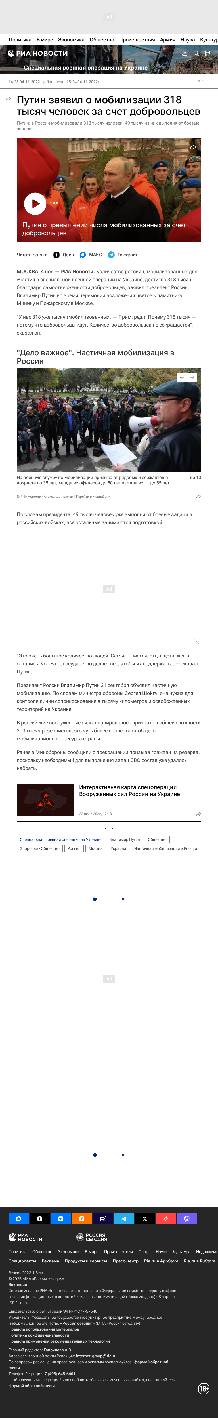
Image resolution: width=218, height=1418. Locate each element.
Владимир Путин (80, 685)
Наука (161, 1251)
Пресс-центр (126, 1261)
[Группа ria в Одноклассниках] (82, 1218)
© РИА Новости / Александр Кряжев (45, 497)
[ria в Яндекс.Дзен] (40, 1218)
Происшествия (118, 1251)
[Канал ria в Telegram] (124, 1218)
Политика (18, 1251)
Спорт (144, 1251)
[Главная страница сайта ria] (37, 53)
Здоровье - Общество (40, 848)
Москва (96, 848)
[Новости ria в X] (145, 1218)
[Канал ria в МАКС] (19, 1218)
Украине (61, 709)
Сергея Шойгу (141, 693)
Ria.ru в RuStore (199, 1261)
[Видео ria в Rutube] (103, 1218)
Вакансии (18, 1284)
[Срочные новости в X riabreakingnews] (166, 1218)
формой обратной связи (32, 1385)
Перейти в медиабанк (93, 497)
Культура (181, 1251)
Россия (74, 848)
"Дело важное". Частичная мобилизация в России (96, 357)
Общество (157, 839)
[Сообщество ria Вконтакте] (61, 1218)
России (51, 685)
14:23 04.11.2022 (24, 81)
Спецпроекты (22, 1261)
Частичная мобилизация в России (165, 848)
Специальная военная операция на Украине (60, 839)
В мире (91, 1251)
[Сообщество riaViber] (187, 1218)
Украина (118, 848)
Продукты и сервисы (86, 1261)
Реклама (50, 1261)
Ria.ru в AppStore (161, 1261)
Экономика (68, 1251)
